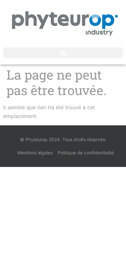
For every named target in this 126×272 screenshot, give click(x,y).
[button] (63, 52)
